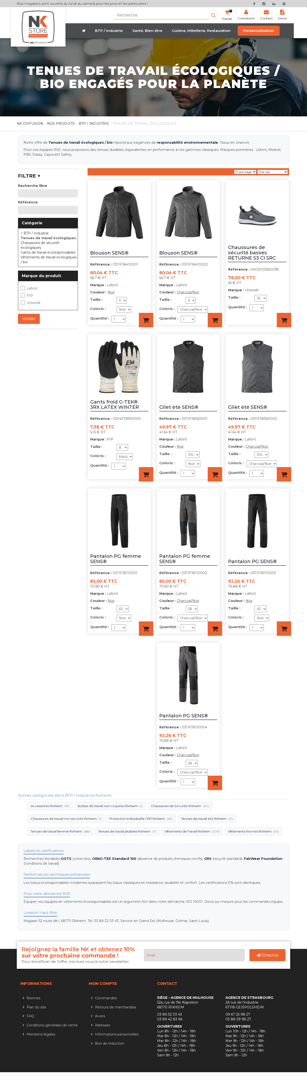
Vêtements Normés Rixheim (253, 831)
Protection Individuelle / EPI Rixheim (141, 819)
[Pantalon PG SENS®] (257, 495)
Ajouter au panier (146, 320)
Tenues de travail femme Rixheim (60, 831)
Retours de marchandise (115, 1007)
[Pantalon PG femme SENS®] (119, 495)
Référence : (101, 264)
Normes (33, 998)
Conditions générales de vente (52, 1025)
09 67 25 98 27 (237, 1014)
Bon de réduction (109, 1043)
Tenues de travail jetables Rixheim (127, 831)
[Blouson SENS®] (119, 186)
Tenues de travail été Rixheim (207, 819)
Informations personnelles (117, 1034)
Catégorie (32, 223)
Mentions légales (41, 1034)
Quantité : (99, 318)
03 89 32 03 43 (169, 1014)
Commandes (106, 998)
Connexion (246, 18)
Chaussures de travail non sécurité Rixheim (66, 819)
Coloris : (98, 308)
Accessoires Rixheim (50, 806)
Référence (28, 202)
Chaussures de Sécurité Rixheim (180, 806)
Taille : (96, 299)
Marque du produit (41, 276)
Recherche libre (32, 186)
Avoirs (100, 1016)
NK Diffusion (30, 123)
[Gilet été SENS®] (188, 341)
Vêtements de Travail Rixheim (192, 831)
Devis (282, 18)
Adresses (102, 1025)
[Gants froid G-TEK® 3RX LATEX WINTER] (119, 341)
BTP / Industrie (94, 123)
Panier (227, 15)
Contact (266, 18)
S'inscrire (269, 955)
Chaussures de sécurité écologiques (40, 245)
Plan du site (36, 1007)
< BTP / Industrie (35, 233)
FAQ (30, 1016)
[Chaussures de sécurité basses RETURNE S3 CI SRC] (257, 186)
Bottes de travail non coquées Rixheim (110, 806)
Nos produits (61, 123)
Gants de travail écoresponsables (48, 252)
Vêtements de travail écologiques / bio (49, 259)
